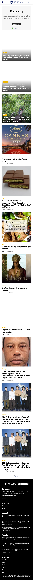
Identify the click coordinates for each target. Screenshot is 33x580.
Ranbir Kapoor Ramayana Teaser (14, 289)
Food (3, 198)
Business (4, 541)
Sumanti (4, 163)
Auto (3, 547)
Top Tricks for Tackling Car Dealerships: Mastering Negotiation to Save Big (15, 544)
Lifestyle (5, 81)
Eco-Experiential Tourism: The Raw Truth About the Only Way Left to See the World (16, 527)
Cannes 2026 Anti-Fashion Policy (14, 160)
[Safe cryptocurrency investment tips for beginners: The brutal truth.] (16, 46)
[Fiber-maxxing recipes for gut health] (16, 227)
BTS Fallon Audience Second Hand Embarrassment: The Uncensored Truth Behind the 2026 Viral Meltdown (16, 420)
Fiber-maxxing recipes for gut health (16, 247)
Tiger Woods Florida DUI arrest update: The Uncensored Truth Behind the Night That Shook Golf (16, 374)
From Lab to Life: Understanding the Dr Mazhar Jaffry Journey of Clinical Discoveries (15, 550)
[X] (27, 484)
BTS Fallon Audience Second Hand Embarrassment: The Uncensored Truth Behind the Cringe (16, 466)
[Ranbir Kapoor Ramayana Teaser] (16, 268)
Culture (4, 285)
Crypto (4, 52)
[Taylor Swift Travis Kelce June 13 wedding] (16, 310)
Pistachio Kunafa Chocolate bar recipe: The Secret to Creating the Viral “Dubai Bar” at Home (16, 203)
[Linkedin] (24, 484)
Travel (4, 114)
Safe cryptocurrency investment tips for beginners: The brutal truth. (16, 516)
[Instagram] (21, 484)
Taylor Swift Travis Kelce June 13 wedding (16, 330)
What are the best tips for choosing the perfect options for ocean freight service (15, 538)
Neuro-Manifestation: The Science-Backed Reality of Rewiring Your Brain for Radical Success (16, 521)
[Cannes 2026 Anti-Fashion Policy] (16, 139)
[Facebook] (19, 484)
